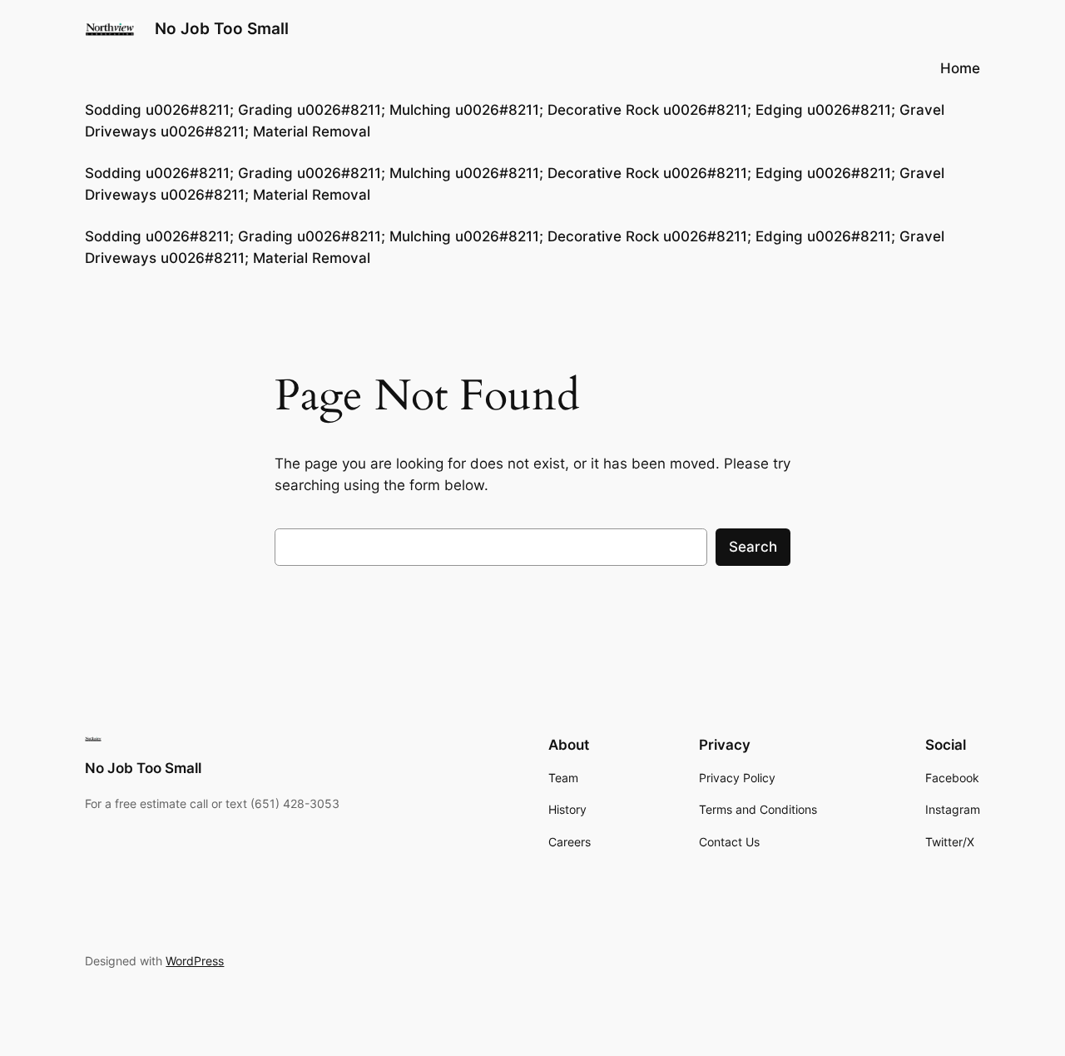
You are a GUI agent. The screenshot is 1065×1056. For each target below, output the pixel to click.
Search (753, 546)
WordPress (195, 961)
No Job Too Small (222, 28)
